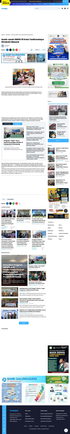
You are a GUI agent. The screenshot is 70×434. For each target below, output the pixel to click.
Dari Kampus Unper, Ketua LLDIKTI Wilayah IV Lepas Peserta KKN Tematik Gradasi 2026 (35, 139)
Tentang (34, 4)
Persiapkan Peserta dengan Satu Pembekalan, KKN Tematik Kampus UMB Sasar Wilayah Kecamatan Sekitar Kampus (35, 150)
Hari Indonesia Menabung (23, 1)
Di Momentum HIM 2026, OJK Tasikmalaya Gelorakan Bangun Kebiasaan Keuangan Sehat (8, 222)
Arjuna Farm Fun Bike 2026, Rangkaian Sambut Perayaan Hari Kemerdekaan (62, 157)
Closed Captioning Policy (47, 413)
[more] (19, 50)
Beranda (3, 34)
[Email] (16, 50)
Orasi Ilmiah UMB (35, 223)
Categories (27, 416)
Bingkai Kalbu (51, 225)
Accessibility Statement (46, 416)
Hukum (57, 152)
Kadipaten (19, 246)
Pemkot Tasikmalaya (52, 236)
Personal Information (46, 418)
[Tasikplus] (5, 8)
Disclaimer (45, 4)
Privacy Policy (52, 4)
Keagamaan (50, 230)
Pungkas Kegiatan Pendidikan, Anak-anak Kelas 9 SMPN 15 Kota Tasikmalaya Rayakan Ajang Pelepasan (38, 243)
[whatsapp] (13, 50)
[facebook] (7, 50)
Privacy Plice (51, 426)
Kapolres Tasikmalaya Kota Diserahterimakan (62, 149)
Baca (57, 140)
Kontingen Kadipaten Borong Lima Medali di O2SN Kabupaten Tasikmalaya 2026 (23, 242)
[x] (10, 50)
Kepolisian (61, 230)
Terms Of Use (43, 426)
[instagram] (4, 415)
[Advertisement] (35, 21)
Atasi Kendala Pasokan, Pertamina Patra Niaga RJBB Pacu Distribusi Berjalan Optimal (62, 125)
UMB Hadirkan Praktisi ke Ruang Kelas (23, 219)
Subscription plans (29, 418)
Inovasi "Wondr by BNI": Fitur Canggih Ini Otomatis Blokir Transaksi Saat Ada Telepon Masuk (61, 133)
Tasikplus (39, 428)
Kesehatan (50, 233)
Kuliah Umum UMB (20, 222)
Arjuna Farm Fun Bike (59, 161)
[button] (36, 55)
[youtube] (4, 425)
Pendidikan (8, 34)
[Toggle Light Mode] (62, 8)
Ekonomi (17, 124)
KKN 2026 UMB (22, 291)
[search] (58, 8)
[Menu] (65, 8)
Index (23, 323)
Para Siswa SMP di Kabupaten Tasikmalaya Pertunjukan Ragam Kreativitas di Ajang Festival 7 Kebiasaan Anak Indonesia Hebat (8, 244)
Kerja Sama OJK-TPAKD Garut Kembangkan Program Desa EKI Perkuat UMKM (62, 181)
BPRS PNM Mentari (23, 313)
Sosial (60, 239)
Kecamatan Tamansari (34, 248)
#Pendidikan (10, 199)
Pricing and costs (29, 421)
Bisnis (50, 121)
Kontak (39, 4)
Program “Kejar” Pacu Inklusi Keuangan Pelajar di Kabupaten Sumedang (13, 142)
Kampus (60, 227)
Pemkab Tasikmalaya (63, 233)
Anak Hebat (3, 249)
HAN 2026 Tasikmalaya (33, 285)
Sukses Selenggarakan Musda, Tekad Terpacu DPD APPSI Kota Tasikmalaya (58, 118)
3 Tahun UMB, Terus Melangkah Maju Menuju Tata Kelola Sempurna (38, 220)
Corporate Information (46, 421)
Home (26, 413)
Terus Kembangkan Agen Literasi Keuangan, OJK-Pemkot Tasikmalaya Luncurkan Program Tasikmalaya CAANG (35, 157)
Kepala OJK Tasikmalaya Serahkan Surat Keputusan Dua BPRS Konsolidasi (34, 144)
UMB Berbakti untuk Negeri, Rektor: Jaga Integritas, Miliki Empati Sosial (35, 133)
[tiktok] (4, 422)
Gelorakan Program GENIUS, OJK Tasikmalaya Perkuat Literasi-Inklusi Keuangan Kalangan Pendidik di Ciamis (13, 271)
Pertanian (50, 239)
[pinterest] (4, 418)
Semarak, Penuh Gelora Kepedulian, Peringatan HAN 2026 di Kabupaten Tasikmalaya (35, 128)
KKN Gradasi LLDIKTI (23, 303)
